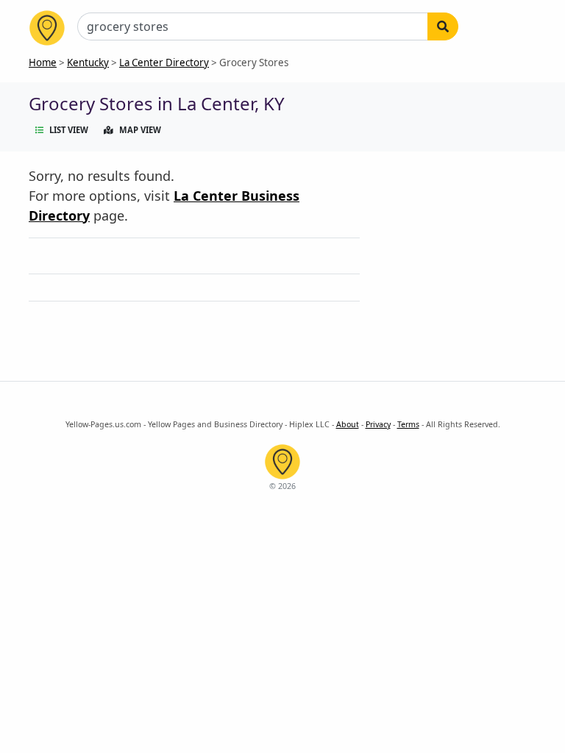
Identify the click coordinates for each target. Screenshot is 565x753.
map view (140, 129)
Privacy (378, 424)
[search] (442, 26)
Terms (408, 424)
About (347, 424)
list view (68, 129)
